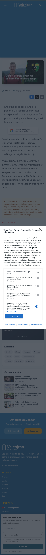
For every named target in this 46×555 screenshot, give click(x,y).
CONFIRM (14, 316)
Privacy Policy (36, 325)
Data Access (23, 325)
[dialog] (23, 277)
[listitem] (23, 272)
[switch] (37, 278)
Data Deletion (10, 325)
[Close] (41, 230)
